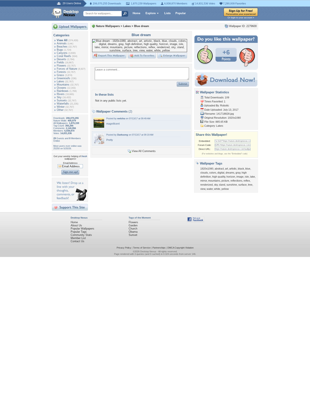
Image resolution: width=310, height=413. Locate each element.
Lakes (60, 81)
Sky (59, 97)
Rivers (61, 94)
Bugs (60, 49)
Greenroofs (63, 78)
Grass (60, 75)
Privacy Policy (124, 247)
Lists (167, 13)
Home (136, 13)
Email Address (70, 163)
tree (250, 184)
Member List (78, 238)
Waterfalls (63, 103)
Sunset (133, 234)
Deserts (61, 59)
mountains (214, 180)
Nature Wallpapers (108, 26)
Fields (60, 62)
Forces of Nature (67, 68)
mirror (203, 180)
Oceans (61, 87)
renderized (206, 184)
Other (60, 109)
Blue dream (141, 26)
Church (133, 228)
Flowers (61, 65)
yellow (225, 188)
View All (62, 40)
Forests (61, 71)
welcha (121, 118)
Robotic (224, 105)
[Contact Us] (71, 199)
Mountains (63, 84)
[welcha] (99, 126)
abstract (219, 168)
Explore (151, 13)
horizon (230, 176)
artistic (233, 168)
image (240, 176)
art (226, 168)
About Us (76, 225)
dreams (230, 172)
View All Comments (144, 151)
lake (252, 176)
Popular (180, 13)
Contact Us (77, 241)
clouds (204, 172)
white (217, 188)
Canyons (62, 52)
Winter (61, 106)
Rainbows (63, 90)
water (210, 188)
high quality (218, 176)
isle (247, 176)
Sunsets (62, 100)
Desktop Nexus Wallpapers (65, 13)
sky (216, 184)
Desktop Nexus (148, 251)
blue (247, 168)
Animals (62, 43)
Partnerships (159, 247)
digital (220, 172)
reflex (247, 180)
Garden (133, 225)
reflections (236, 180)
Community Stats (81, 234)
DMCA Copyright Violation (180, 247)
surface (242, 184)
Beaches (62, 46)
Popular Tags (79, 231)
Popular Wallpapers (82, 228)
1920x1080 (206, 168)
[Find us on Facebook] (195, 221)
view (202, 188)
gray (238, 172)
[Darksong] (99, 143)
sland (222, 184)
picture (225, 180)
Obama (133, 231)
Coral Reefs (64, 56)
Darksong (122, 134)
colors (212, 172)
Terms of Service (142, 247)
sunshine (231, 184)
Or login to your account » (241, 17)
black (241, 168)
